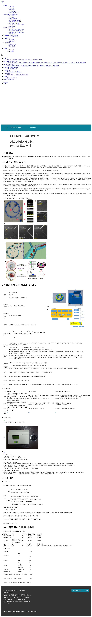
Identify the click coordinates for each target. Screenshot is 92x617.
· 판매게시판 (24, 74)
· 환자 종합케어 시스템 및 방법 (44, 65)
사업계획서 (12, 9)
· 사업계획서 (20, 59)
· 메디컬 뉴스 (18, 71)
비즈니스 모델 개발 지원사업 (16, 24)
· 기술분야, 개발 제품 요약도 (29, 65)
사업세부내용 (12, 11)
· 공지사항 (9, 78)
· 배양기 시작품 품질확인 (34, 62)
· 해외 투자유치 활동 (11, 68)
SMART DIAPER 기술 (9, 27)
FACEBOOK (12, 45)
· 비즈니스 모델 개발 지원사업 (71, 62)
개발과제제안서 (13, 18)
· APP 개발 (15, 62)
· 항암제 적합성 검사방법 (47, 62)
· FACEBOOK (17, 74)
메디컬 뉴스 (12, 41)
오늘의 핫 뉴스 (7, 38)
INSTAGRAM (12, 44)
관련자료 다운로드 (14, 12)
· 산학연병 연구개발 (59, 62)
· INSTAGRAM (10, 74)
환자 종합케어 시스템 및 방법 (16, 32)
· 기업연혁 (14, 59)
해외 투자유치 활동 (14, 36)
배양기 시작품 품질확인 (15, 20)
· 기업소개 (9, 59)
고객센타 (5, 48)
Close (2, 55)
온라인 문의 (12, 26)
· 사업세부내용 (28, 59)
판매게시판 (12, 47)
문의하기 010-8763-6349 (9, 79)
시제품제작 (12, 15)
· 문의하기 (14, 78)
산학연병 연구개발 (14, 23)
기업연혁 (11, 8)
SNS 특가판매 (6, 42)
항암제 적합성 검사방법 (15, 21)
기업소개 (11, 6)
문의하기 (11, 51)
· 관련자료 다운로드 (37, 59)
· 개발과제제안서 (23, 62)
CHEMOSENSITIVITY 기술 (10, 14)
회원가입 (88, 1)
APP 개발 (11, 17)
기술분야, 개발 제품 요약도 (16, 30)
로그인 (83, 1)
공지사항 (11, 50)
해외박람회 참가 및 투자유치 (10, 35)
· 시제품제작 (9, 62)
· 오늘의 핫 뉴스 (10, 71)
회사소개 (5, 5)
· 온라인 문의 (83, 62)
